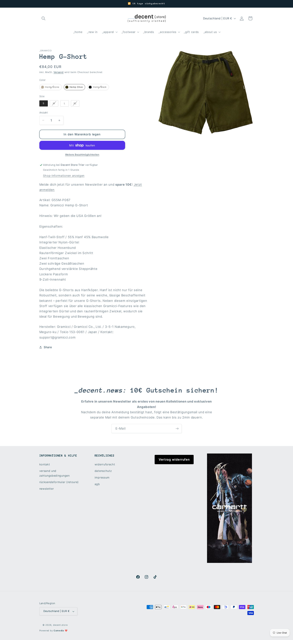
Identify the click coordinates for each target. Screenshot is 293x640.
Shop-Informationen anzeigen (63, 175)
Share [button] (48, 347)
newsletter (46, 488)
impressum (102, 477)
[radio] (50, 87)
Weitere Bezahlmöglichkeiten (82, 154)
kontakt (44, 464)
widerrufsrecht (105, 464)
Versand (59, 72)
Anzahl (43, 112)
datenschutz (103, 471)
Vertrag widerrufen (174, 459)
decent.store (60, 625)
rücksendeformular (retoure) (59, 482)
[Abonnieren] (177, 428)
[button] (43, 18)
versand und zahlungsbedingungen (54, 473)
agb (97, 484)
